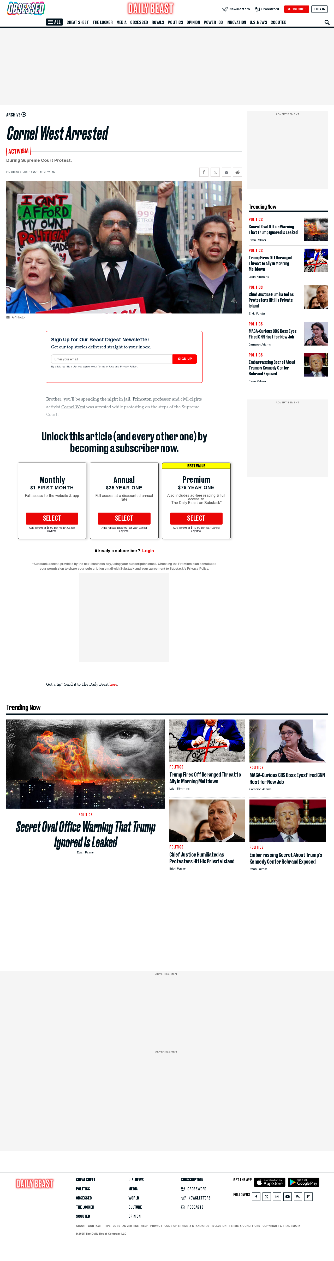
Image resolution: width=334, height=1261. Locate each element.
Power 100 (213, 22)
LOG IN (319, 9)
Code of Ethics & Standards (187, 1225)
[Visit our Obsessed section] (42, 9)
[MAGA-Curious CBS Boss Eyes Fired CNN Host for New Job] (316, 344)
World (133, 1198)
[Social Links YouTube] (287, 1197)
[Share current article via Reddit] (237, 172)
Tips (107, 1225)
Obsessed (139, 22)
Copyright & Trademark (282, 1225)
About (81, 1225)
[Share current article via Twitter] (215, 172)
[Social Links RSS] (298, 1197)
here (113, 684)
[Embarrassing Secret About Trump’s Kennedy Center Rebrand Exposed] (316, 375)
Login (148, 550)
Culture (135, 1207)
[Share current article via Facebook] (203, 172)
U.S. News (258, 22)
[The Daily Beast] (151, 9)
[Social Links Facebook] (256, 1197)
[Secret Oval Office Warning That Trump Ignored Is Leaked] (316, 239)
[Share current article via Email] (226, 172)
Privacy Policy (128, 367)
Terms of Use (106, 367)
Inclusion (219, 1225)
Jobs (116, 1225)
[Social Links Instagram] (277, 1197)
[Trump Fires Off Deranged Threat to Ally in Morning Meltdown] (316, 270)
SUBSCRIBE (297, 9)
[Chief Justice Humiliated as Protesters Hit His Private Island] (316, 307)
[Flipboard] (308, 1197)
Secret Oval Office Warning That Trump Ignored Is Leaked (86, 834)
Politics (175, 22)
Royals (158, 22)
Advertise (130, 1225)
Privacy (156, 1225)
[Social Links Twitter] (267, 1197)
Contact (95, 1225)
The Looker (103, 22)
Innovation (236, 22)
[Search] (327, 22)
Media (121, 22)
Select (52, 518)
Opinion (193, 22)
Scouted (279, 22)
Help (144, 1225)
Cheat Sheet (78, 22)
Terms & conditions (244, 1225)
